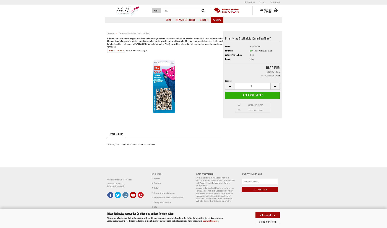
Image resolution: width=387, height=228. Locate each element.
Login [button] (263, 2)
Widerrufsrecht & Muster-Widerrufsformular (168, 197)
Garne (168, 19)
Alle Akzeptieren (267, 215)
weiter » (112, 50)
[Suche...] (203, 10)
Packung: (228, 80)
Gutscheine (204, 19)
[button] (249, 2)
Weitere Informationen (267, 221)
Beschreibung (116, 134)
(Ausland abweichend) (265, 51)
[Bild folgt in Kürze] (164, 86)
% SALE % (217, 19)
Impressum (157, 178)
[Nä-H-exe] (127, 11)
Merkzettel (276, 2)
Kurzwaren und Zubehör (185, 19)
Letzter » (120, 50)
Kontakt (156, 188)
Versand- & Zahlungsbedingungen (164, 193)
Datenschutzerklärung (210, 220)
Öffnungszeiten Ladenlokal (162, 202)
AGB (155, 207)
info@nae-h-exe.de (118, 186)
